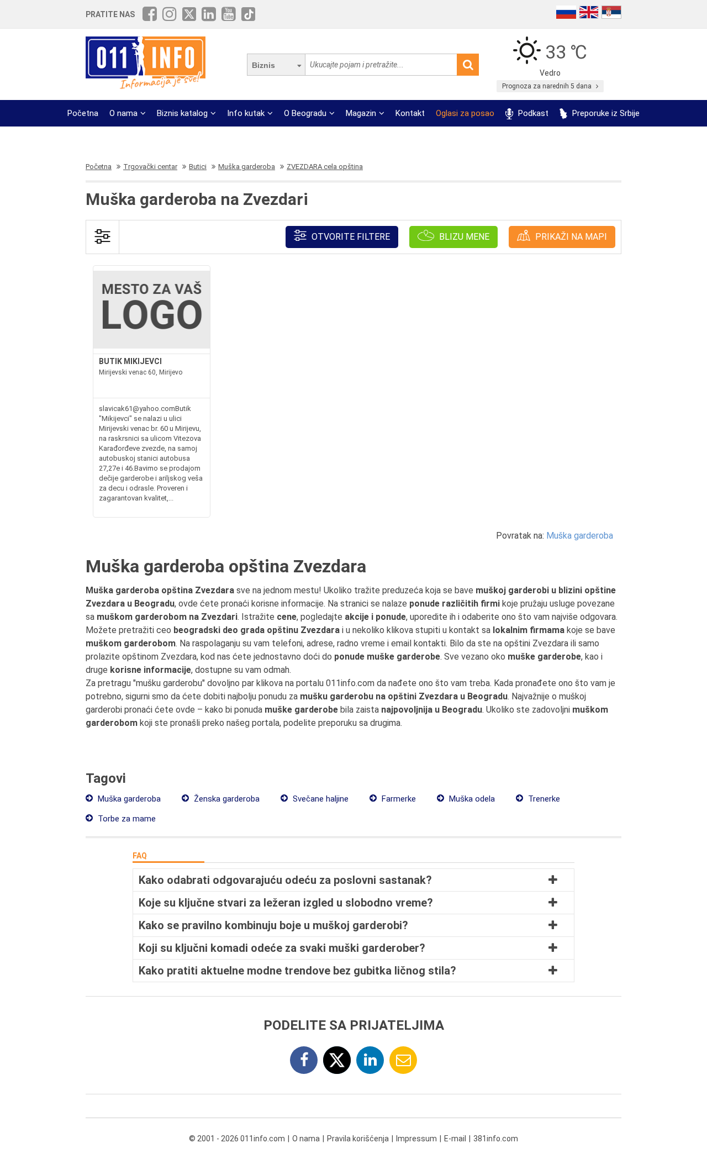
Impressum (416, 1138)
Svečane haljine (320, 799)
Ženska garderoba (226, 799)
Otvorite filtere (349, 236)
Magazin (361, 113)
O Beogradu (305, 113)
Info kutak (246, 113)
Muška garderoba (579, 535)
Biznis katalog (182, 113)
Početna (82, 113)
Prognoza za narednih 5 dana (547, 86)
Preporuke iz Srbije (605, 113)
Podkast (532, 113)
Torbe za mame (126, 819)
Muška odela (471, 799)
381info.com (495, 1138)
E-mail (455, 1138)
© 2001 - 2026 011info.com (237, 1138)
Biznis (263, 65)
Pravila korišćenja (358, 1138)
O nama (123, 113)
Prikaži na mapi (570, 236)
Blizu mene (463, 236)
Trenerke (543, 799)
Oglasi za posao (465, 113)
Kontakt (410, 113)
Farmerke (397, 799)
